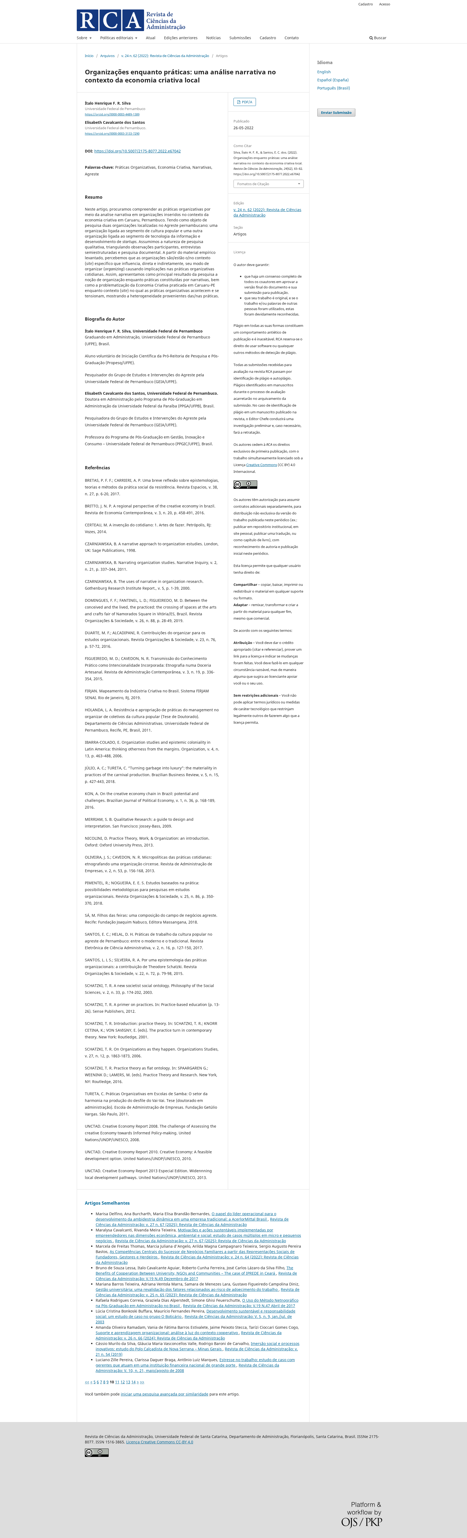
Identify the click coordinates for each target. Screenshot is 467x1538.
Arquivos (107, 55)
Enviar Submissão (336, 112)
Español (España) (333, 79)
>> (142, 1381)
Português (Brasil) (333, 88)
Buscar (379, 37)
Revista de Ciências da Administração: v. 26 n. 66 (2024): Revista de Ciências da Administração (189, 1335)
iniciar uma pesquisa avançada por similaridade (164, 1394)
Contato (292, 37)
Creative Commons (261, 464)
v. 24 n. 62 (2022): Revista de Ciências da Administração (165, 55)
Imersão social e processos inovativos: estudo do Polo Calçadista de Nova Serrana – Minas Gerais (197, 1346)
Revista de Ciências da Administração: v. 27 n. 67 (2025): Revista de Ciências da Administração (192, 1222)
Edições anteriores (181, 37)
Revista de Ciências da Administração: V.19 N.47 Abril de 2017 (239, 1305)
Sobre (82, 37)
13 (128, 1381)
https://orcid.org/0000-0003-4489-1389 (112, 114)
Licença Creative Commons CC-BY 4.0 (159, 1441)
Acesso (384, 4)
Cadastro (268, 37)
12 (123, 1381)
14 (133, 1381)
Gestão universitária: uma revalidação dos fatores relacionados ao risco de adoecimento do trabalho (187, 1289)
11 (117, 1381)
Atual (150, 37)
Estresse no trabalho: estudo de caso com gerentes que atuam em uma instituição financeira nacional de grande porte (195, 1362)
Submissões (240, 37)
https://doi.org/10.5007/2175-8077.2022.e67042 (137, 151)
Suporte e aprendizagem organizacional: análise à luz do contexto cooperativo (167, 1332)
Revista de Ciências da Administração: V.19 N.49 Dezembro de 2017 (196, 1276)
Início (89, 55)
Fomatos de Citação (253, 183)
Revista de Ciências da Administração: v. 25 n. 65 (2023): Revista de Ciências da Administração (197, 1292)
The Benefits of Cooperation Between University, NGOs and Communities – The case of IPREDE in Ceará (194, 1270)
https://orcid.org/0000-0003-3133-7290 (112, 133)
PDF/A (246, 101)
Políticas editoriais (117, 37)
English (324, 71)
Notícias (213, 37)
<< (87, 1381)
